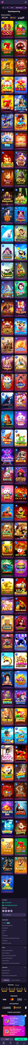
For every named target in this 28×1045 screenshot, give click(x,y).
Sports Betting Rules (7, 958)
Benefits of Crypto (6, 943)
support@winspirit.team (10, 905)
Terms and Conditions (7, 950)
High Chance (19, 7)
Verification (5, 935)
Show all (17, 985)
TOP (12, 7)
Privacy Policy (5, 960)
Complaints (5, 928)
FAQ (3, 933)
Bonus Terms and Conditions (9, 955)
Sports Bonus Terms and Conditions (11, 963)
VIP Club (4, 923)
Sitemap (4, 930)
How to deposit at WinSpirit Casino (10, 938)
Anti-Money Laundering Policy (9, 975)
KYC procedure (6, 953)
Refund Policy (5, 973)
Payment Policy (6, 970)
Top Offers (4, 940)
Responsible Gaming (7, 925)
